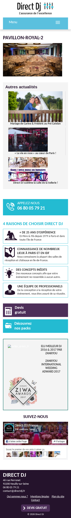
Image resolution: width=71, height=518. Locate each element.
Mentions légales (39, 496)
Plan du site (58, 496)
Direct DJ (35, 7)
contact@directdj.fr (14, 491)
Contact (35, 500)
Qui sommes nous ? (17, 496)
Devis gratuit (37, 508)
